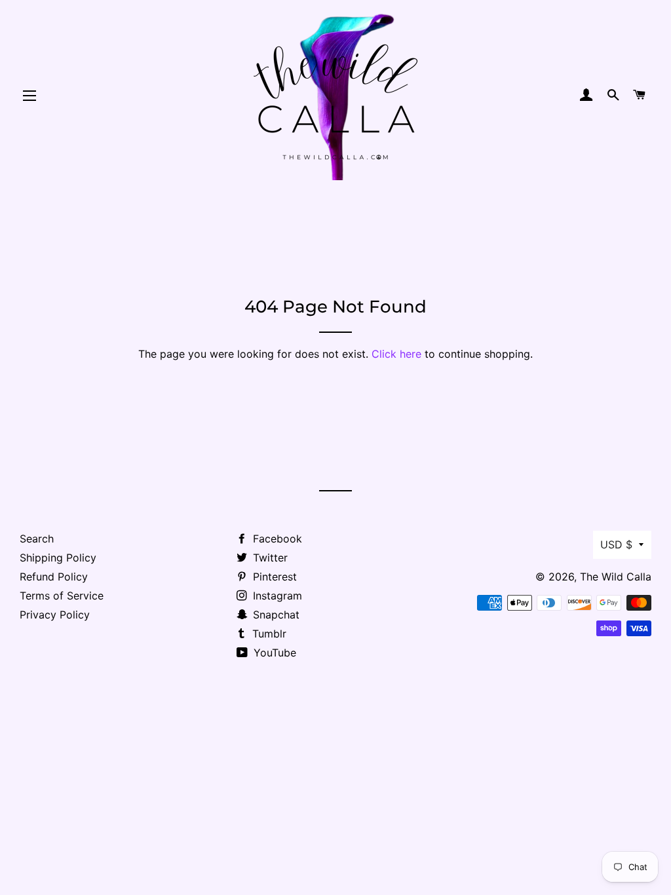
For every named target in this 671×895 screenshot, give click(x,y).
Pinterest (273, 576)
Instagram (276, 595)
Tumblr (267, 633)
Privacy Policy (55, 614)
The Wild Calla (615, 576)
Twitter (269, 557)
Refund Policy (54, 576)
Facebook (276, 538)
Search (37, 538)
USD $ (616, 544)
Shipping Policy (58, 557)
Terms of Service (62, 595)
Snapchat (274, 614)
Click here (396, 353)
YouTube (273, 652)
